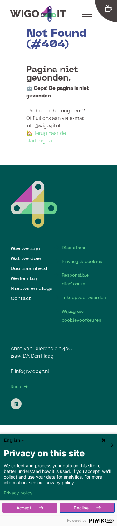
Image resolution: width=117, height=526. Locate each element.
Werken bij (24, 278)
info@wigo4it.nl (32, 371)
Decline (81, 507)
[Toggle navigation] (87, 14)
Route (17, 386)
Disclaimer (74, 247)
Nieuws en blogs (31, 288)
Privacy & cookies (82, 261)
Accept (24, 507)
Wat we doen (27, 258)
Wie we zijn (25, 248)
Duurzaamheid (29, 268)
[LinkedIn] (16, 403)
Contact (21, 298)
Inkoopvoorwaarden (84, 297)
